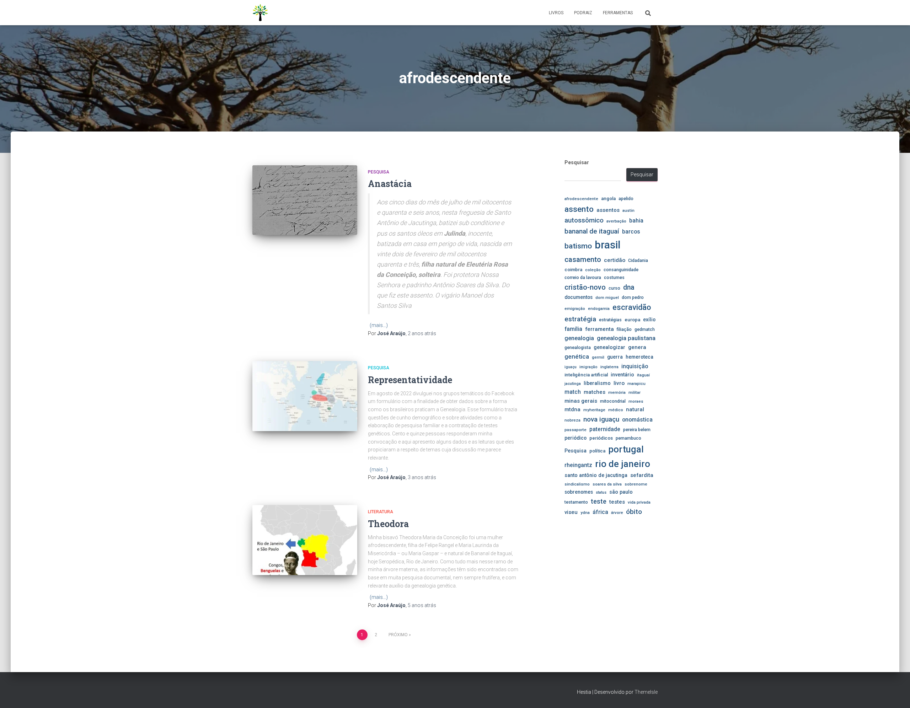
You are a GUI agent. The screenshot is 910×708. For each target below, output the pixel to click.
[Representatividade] (304, 396)
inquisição (634, 366)
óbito (634, 512)
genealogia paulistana (626, 338)
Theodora (388, 524)
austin (628, 210)
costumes (614, 277)
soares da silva (607, 484)
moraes (635, 401)
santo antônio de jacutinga (595, 475)
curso (614, 288)
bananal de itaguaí (591, 231)
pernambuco (628, 438)
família (573, 329)
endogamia (599, 308)
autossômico (584, 220)
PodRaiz (583, 12)
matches (594, 392)
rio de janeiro (622, 463)
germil (598, 357)
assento (579, 209)
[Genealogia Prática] (260, 13)
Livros (556, 12)
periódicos (601, 438)
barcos (631, 232)
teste (598, 501)
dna (629, 287)
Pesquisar (576, 162)
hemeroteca (639, 357)
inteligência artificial (586, 374)
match (572, 392)
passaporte (575, 429)
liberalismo (597, 383)
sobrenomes (578, 492)
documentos (578, 297)
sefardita (641, 475)
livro (619, 383)
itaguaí (643, 374)
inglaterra (609, 366)
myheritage (594, 409)
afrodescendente (581, 198)
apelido (626, 198)
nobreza (572, 420)
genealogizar (609, 347)
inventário (622, 374)
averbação (616, 221)
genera (637, 347)
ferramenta (599, 329)
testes (617, 502)
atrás (422, 333)
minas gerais (580, 401)
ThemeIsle (646, 692)
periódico (575, 438)
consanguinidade (621, 269)
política (597, 451)
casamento (582, 259)
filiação (624, 329)
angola (608, 198)
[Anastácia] (304, 200)
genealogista (577, 347)
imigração (588, 367)
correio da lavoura (582, 277)
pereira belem (637, 429)
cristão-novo (585, 287)
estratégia (580, 319)
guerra (615, 357)
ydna (585, 512)
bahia (636, 221)
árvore (617, 512)
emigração (574, 308)
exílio (649, 319)
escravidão (631, 307)
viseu (571, 512)
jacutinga (572, 383)
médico (615, 409)
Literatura (380, 511)
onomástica (637, 419)
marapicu (636, 383)
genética (576, 356)
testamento (576, 502)
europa (632, 319)
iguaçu (570, 367)
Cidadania (638, 260)
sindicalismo (577, 484)
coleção (593, 269)
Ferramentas (618, 12)
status (601, 492)
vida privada (639, 502)
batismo (578, 245)
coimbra (573, 269)
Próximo (398, 634)
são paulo (621, 492)
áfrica (600, 512)
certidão (614, 260)
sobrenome (636, 484)
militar (634, 392)
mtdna (572, 409)
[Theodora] (304, 540)
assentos (608, 210)
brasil (607, 245)
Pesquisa (378, 172)
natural (635, 409)
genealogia (579, 338)
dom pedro (633, 297)
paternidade (604, 429)
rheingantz (578, 465)
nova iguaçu (601, 419)
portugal (626, 449)
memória (617, 392)
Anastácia (390, 183)
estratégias (610, 319)
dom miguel (607, 297)
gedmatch (645, 329)
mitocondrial (613, 401)
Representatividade (410, 380)
